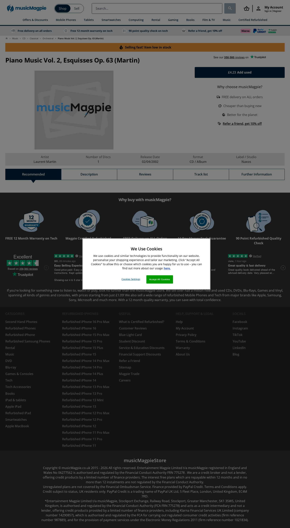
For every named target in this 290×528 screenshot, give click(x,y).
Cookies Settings (131, 279)
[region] (146, 264)
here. (167, 268)
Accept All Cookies (159, 279)
